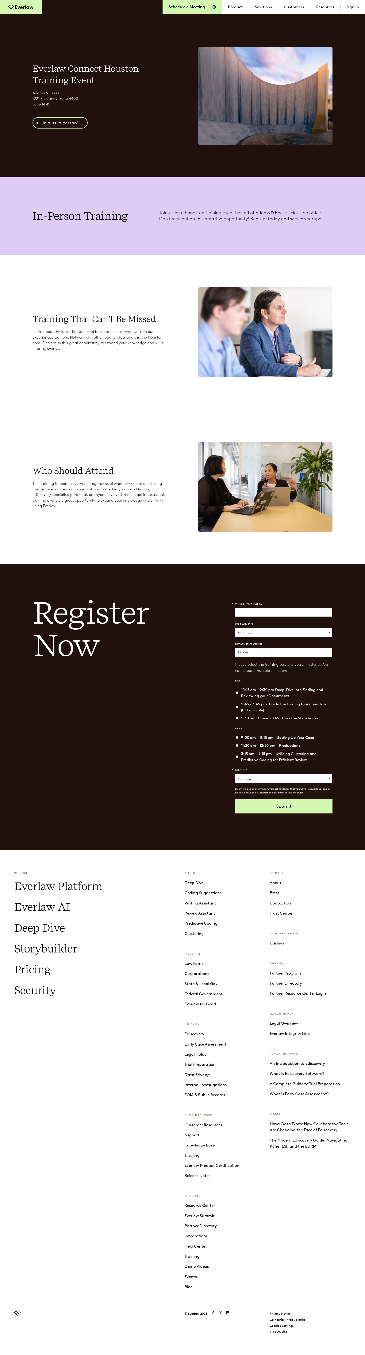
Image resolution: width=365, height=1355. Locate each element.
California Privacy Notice (287, 1319)
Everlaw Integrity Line (290, 1033)
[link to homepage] (17, 1314)
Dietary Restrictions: (249, 644)
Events (191, 1276)
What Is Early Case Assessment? (299, 1093)
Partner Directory (201, 1225)
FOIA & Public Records (205, 1094)
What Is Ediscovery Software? (297, 1073)
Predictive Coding (201, 923)
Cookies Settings (282, 1326)
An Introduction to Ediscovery (297, 1063)
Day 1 (238, 680)
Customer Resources (203, 1125)
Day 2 (238, 728)
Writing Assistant (200, 903)
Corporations (197, 973)
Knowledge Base (200, 1145)
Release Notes (197, 1175)
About (275, 882)
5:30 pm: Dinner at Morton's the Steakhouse (279, 718)
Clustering (194, 933)
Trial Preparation (200, 1064)
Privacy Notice (280, 1313)
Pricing (32, 969)
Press (274, 892)
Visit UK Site (278, 1331)
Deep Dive (39, 927)
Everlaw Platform (58, 886)
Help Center (196, 1246)
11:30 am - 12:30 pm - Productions (270, 745)
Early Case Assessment (205, 1044)
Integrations (196, 1236)
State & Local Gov (201, 983)
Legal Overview (284, 1023)
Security (35, 990)
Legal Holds (195, 1054)
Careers (277, 943)
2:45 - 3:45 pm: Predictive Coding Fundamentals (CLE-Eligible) (283, 707)
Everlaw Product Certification (212, 1165)
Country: (241, 770)
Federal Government (204, 993)
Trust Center (281, 913)
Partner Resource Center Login (298, 993)
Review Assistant (200, 913)
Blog (189, 1286)
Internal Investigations (206, 1084)
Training (192, 1155)
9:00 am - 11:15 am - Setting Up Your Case (277, 737)
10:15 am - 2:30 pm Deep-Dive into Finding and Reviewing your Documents (282, 692)
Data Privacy (197, 1074)
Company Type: (244, 624)
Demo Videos (197, 1266)
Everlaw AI (42, 906)
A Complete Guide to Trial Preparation (305, 1083)
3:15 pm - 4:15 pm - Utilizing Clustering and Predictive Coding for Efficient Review (279, 756)
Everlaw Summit (200, 1215)
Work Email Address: (248, 604)
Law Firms (194, 963)
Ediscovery (194, 1033)
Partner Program (285, 973)
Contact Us (280, 903)
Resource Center (200, 1205)
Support (192, 1135)
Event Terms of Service (290, 792)
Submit (284, 806)
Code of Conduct (258, 792)
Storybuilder (45, 948)
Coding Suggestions (203, 892)
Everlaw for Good (200, 1004)
